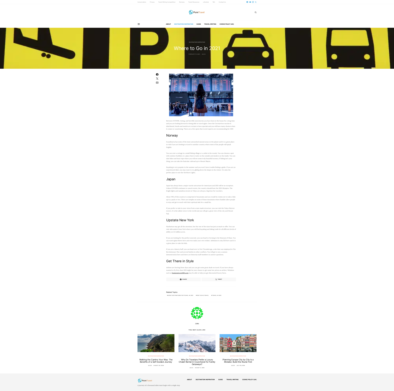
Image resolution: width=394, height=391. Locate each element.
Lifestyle (206, 2)
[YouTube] (250, 2)
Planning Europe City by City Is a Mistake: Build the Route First (238, 360)
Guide (198, 24)
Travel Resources (193, 2)
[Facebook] (247, 2)
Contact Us (222, 2)
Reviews (182, 2)
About (168, 24)
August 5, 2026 (200, 367)
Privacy (152, 2)
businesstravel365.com (180, 273)
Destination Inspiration (183, 24)
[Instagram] (253, 2)
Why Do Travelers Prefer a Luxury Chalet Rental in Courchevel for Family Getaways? (197, 361)
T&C (213, 2)
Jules (204, 54)
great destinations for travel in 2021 (180, 295)
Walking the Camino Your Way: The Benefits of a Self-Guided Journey (156, 360)
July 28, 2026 (241, 365)
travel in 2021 (217, 295)
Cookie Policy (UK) (227, 24)
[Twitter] (256, 2)
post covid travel (203, 295)
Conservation (141, 2)
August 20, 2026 (158, 365)
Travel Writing (210, 24)
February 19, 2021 (194, 54)
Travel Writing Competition (166, 2)
